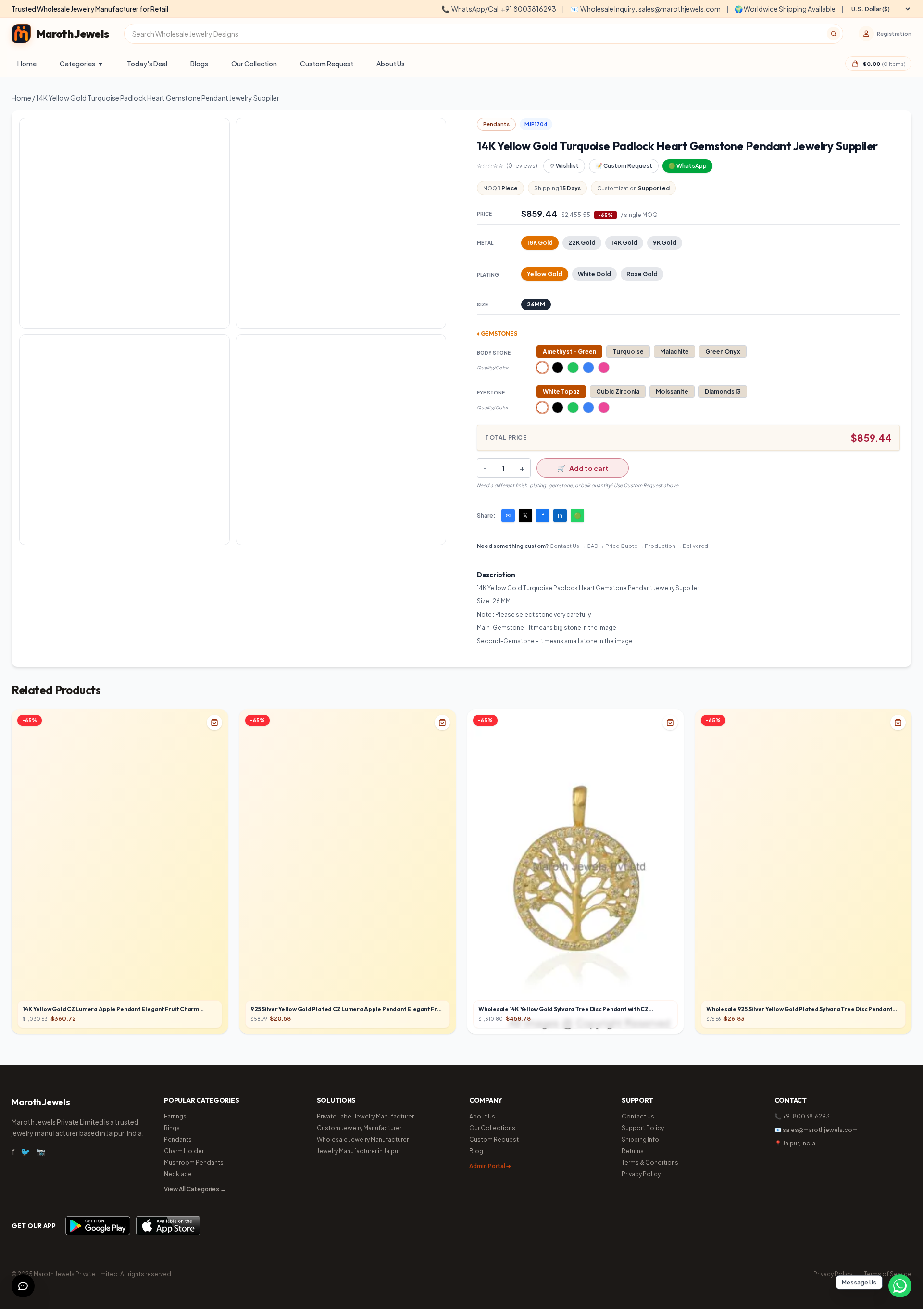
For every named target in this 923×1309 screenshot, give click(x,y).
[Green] (573, 367)
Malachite (674, 351)
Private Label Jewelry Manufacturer (365, 1116)
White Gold (594, 274)
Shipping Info (640, 1139)
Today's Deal (147, 63)
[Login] (866, 33)
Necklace (178, 1174)
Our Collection (254, 63)
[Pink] (604, 367)
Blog (476, 1151)
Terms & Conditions (650, 1162)
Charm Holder (184, 1151)
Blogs (199, 63)
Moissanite (672, 391)
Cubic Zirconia (617, 391)
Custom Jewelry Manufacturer (359, 1127)
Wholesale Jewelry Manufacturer (363, 1139)
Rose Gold (642, 274)
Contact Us (638, 1116)
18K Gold (540, 242)
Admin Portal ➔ (490, 1165)
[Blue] (588, 367)
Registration (894, 33)
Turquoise (628, 351)
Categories (82, 63)
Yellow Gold (544, 274)
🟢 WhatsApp (687, 165)
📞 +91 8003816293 (802, 1116)
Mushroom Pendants (194, 1162)
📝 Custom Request (623, 165)
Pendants (178, 1139)
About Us (390, 63)
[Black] (557, 367)
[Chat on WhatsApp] (899, 1285)
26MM (536, 304)
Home (27, 63)
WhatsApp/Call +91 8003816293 (498, 8)
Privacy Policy (641, 1174)
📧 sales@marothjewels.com (816, 1129)
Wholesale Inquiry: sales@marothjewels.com (645, 8)
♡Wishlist (564, 165)
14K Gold (624, 242)
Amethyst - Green (569, 351)
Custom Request (326, 63)
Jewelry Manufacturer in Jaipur (358, 1151)
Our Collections (492, 1127)
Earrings (175, 1116)
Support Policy (643, 1127)
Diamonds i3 (723, 391)
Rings (172, 1127)
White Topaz (561, 391)
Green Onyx (722, 351)
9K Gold (664, 242)
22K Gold (582, 242)
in (560, 515)
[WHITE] (542, 367)
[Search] (833, 33)
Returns (633, 1151)
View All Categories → (195, 1189)
